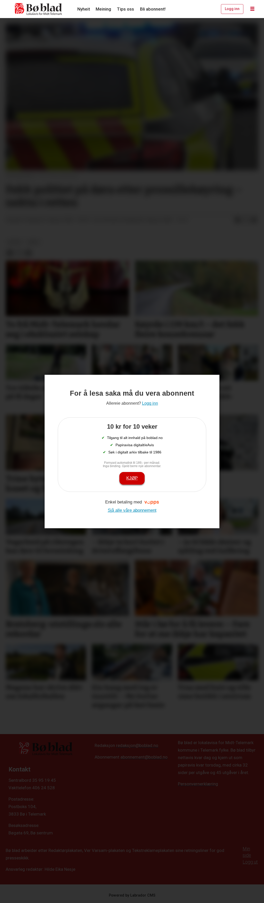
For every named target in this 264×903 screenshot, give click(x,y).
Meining (103, 9)
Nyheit (83, 9)
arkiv (33, 242)
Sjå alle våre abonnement (132, 510)
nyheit (14, 242)
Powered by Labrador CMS (132, 895)
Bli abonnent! (153, 9)
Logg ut (250, 862)
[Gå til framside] (38, 9)
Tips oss (125, 9)
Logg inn (232, 9)
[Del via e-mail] (254, 220)
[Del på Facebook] (237, 220)
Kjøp (132, 478)
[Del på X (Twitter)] (246, 220)
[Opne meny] (252, 9)
